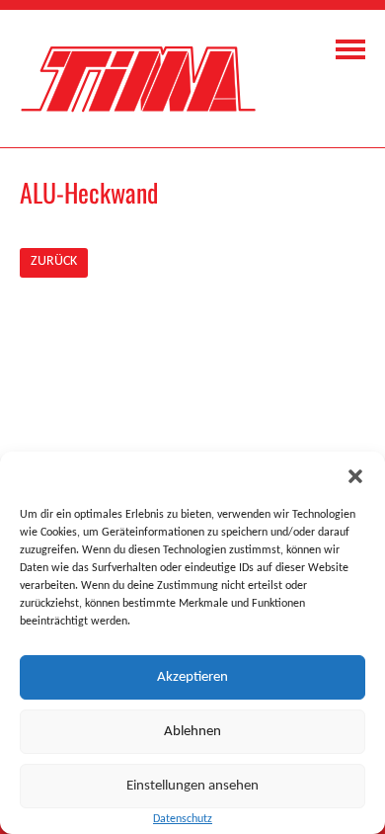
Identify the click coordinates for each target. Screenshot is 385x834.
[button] (355, 476)
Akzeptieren (192, 677)
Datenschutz (182, 819)
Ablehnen (192, 731)
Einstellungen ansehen (192, 786)
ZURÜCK (54, 261)
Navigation (350, 49)
